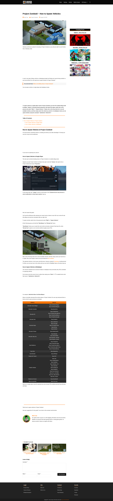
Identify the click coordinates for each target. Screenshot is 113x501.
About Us (42, 487)
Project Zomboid (34, 17)
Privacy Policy (26, 487)
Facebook (76, 490)
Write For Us (42, 490)
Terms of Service (27, 490)
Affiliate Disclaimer (27, 492)
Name (24, 473)
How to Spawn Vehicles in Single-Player (33, 122)
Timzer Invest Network (65, 499)
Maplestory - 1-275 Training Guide (80, 62)
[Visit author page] (26, 418)
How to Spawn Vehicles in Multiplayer (33, 124)
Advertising (59, 490)
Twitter (75, 492)
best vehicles (51, 258)
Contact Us (59, 487)
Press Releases (60, 492)
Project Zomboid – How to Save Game (59, 453)
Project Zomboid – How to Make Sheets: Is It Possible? (44, 453)
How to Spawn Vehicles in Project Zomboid (33, 120)
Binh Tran (26, 17)
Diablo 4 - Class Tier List (80, 32)
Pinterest (76, 494)
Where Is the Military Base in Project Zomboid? (43, 83)
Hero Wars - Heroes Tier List (80, 47)
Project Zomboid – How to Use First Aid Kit (30, 453)
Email (39, 473)
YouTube (76, 487)
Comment (25, 462)
